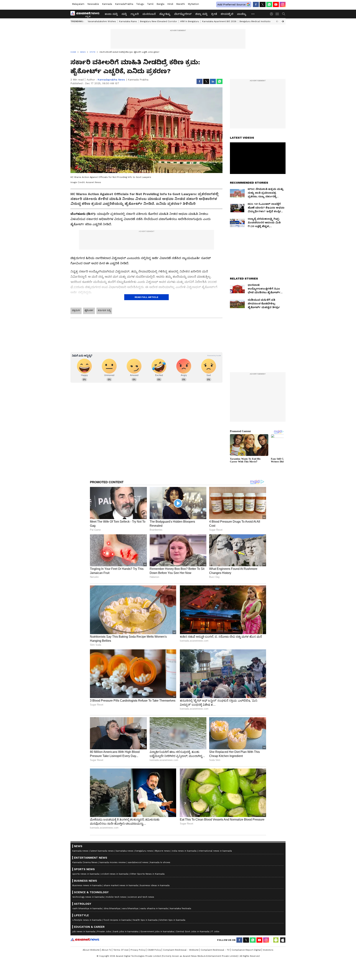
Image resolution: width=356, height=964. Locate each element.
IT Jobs (215, 931)
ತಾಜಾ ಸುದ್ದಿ (111, 13)
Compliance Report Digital (246, 950)
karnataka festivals (180, 908)
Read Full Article (146, 297)
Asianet (84, 939)
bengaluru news (144, 851)
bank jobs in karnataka (125, 931)
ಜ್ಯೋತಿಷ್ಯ (164, 13)
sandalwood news (138, 862)
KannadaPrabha (124, 4)
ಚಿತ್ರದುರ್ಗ (76, 310)
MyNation (193, 4)
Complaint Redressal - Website (181, 950)
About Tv (106, 950)
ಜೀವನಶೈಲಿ (227, 13)
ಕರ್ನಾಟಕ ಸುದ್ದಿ (104, 310)
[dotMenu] (253, 14)
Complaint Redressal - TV (215, 950)
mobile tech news (116, 897)
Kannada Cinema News (85, 862)
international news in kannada (215, 851)
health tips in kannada (145, 920)
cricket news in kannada (114, 874)
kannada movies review (113, 862)
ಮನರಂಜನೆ (149, 13)
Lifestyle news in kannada (86, 920)
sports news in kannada (85, 874)
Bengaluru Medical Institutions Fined (260, 21)
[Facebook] (256, 4)
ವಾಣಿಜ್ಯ (241, 13)
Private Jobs (104, 931)
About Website (91, 950)
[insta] (283, 4)
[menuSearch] (283, 13)
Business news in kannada (87, 885)
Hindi (170, 4)
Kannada (107, 4)
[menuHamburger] (277, 14)
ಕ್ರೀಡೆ (214, 13)
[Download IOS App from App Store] (283, 940)
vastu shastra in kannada (154, 908)
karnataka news (124, 851)
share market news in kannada (121, 885)
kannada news (80, 851)
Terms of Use (120, 950)
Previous (277, 21)
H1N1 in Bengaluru (189, 21)
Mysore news (162, 851)
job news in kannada (83, 931)
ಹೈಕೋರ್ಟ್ (89, 310)
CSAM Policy (154, 950)
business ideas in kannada (154, 885)
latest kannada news (102, 851)
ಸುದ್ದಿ (124, 13)
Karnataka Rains (128, 21)
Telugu (140, 4)
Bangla (160, 4)
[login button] (272, 14)
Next (283, 21)
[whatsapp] (269, 4)
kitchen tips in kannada (172, 920)
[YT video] (276, 4)
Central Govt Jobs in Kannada (192, 931)
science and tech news (141, 897)
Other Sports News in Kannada (147, 874)
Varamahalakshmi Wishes (102, 21)
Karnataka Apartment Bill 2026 (219, 21)
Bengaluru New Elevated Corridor (158, 21)
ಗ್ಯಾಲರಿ (135, 13)
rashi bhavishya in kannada (87, 908)
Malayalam (78, 4)
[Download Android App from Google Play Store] (276, 940)
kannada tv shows (160, 862)
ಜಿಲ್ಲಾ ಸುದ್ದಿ (201, 13)
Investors (268, 950)
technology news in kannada (88, 897)
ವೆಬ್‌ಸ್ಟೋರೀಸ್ (183, 13)
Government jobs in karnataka (157, 931)
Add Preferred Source (231, 4)
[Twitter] (263, 4)
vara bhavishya (130, 908)
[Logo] (86, 14)
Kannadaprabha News (111, 79)
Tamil (150, 4)
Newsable (93, 4)
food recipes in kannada (117, 920)
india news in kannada (184, 851)
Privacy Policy (138, 950)
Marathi (180, 4)
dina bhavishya (112, 908)
